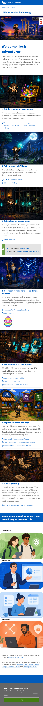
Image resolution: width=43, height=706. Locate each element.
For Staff (5, 590)
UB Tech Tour (24, 248)
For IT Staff (6, 619)
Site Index (6, 678)
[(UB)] (21, 3)
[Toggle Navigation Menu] (41, 21)
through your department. (16, 657)
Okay (21, 700)
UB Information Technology (16, 12)
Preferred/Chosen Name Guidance (28, 664)
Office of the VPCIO (8, 7)
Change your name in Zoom (11, 667)
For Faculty (6, 560)
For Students (6, 530)
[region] (21, 694)
